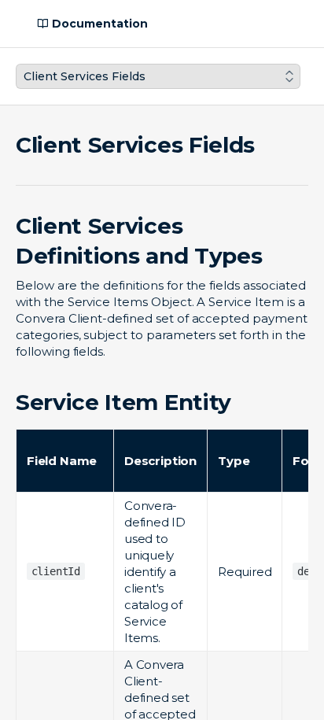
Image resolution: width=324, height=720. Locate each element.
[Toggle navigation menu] (12, 23)
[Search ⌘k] (303, 23)
